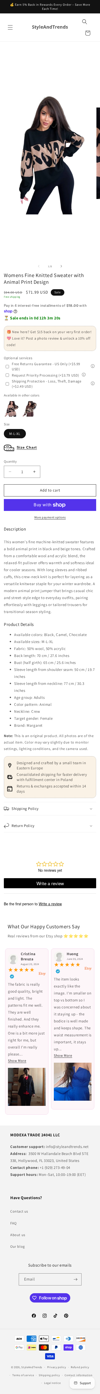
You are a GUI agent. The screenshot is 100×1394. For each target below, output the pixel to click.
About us (17, 1234)
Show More (17, 1060)
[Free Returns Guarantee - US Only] (92, 366)
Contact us (19, 1211)
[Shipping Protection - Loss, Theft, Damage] (92, 384)
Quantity (10, 461)
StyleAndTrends (31, 1367)
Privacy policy (56, 1367)
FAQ (13, 1223)
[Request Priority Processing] (83, 375)
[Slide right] (61, 266)
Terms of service (23, 1375)
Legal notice (52, 1383)
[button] (10, 27)
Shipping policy (49, 1375)
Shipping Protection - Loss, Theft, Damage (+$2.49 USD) (47, 384)
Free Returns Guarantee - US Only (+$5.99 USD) (46, 366)
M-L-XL (15, 433)
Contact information (78, 1375)
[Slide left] (38, 266)
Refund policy (80, 1367)
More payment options (50, 517)
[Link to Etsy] (42, 973)
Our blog (17, 1246)
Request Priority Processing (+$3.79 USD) (45, 375)
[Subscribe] (75, 1279)
